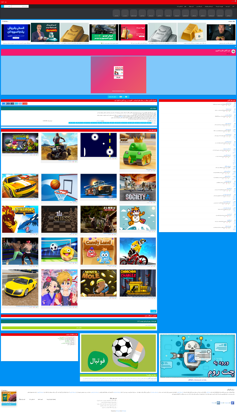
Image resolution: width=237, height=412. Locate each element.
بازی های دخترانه (92, 380)
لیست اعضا (40, 399)
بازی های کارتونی (73, 392)
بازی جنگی (141, 380)
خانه (233, 6)
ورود (5, 1)
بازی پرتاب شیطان (228, 226)
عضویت (2, 1)
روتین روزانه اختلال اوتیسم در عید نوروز (109, 407)
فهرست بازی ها (219, 6)
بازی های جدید (97, 380)
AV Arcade (118, 410)
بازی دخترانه (137, 380)
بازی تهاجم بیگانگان (228, 166)
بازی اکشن (87, 378)
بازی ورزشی (88, 380)
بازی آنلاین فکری (143, 122)
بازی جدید (228, 6)
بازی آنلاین (150, 378)
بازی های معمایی (124, 122)
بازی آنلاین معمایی (131, 122)
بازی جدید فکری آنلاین (79, 122)
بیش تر (153, 311)
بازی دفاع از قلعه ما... (228, 181)
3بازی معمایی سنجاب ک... (227, 194)
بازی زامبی (133, 380)
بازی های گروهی (40, 392)
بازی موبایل (191, 6)
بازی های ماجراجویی (94, 392)
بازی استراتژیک (91, 378)
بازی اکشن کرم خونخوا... (227, 148)
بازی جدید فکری (87, 122)
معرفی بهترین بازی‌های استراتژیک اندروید (108, 402)
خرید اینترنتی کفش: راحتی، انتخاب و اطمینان (108, 405)
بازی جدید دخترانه (146, 380)
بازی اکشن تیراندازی (227, 171)
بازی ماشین (100, 122)
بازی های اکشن (180, 392)
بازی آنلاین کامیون (106, 122)
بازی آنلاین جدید (138, 378)
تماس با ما (179, 6)
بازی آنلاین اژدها (229, 188)
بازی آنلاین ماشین (108, 378)
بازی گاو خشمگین (227, 176)
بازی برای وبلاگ (22, 399)
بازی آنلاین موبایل (96, 378)
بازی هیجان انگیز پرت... (227, 155)
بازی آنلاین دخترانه (127, 378)
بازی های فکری (117, 122)
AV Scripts (124, 410)
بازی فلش (129, 380)
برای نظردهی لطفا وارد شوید (150, 325)
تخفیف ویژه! (9, 404)
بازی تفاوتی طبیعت (228, 123)
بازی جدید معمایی (94, 122)
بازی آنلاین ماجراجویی (115, 378)
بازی (155, 378)
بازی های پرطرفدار (209, 6)
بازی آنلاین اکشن (144, 378)
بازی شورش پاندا (228, 129)
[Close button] (16, 389)
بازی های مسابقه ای (154, 392)
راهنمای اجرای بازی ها (51, 399)
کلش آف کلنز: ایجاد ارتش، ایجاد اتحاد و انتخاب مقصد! (106, 403)
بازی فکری (149, 122)
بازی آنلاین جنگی (133, 378)
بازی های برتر (199, 6)
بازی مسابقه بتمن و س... (227, 201)
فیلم (185, 6)
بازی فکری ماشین (72, 122)
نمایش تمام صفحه (112, 96)
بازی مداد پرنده (229, 214)
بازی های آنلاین (102, 380)
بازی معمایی (98, 120)
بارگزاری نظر (79, 327)
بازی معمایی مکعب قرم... (227, 207)
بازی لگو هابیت (229, 220)
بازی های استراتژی (117, 392)
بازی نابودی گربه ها (228, 134)
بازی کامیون (112, 122)
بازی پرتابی (84, 380)
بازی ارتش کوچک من (228, 141)
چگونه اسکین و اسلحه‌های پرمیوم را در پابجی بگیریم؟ (106, 400)
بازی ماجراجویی (121, 380)
